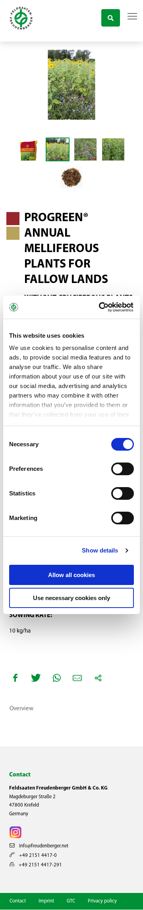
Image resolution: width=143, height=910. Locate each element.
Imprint (46, 901)
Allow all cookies (71, 575)
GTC (71, 901)
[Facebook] (15, 677)
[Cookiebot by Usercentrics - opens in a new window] (101, 307)
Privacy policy (102, 901)
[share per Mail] (77, 677)
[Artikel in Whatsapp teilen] (56, 677)
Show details (100, 550)
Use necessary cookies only (71, 598)
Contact (18, 901)
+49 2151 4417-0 (37, 855)
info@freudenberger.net (43, 846)
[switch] (122, 469)
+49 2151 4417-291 (39, 865)
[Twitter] (36, 677)
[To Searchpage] (110, 17)
